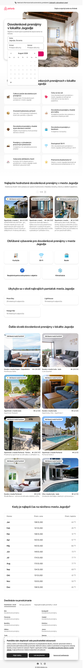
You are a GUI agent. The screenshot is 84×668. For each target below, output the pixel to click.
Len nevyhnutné (39, 655)
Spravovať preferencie (61, 655)
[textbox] (16, 47)
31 (11, 82)
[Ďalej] (45, 192)
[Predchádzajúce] (37, 192)
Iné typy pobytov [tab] (25, 605)
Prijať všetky (17, 655)
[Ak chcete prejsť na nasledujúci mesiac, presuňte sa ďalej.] (34, 53)
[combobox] (25, 40)
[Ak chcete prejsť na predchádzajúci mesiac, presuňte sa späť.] (11, 53)
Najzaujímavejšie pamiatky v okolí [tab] (45, 605)
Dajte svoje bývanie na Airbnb (65, 8)
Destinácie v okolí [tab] (10, 605)
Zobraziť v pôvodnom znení (58, 3)
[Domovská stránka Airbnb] (9, 8)
